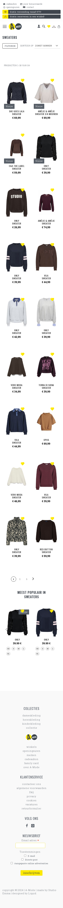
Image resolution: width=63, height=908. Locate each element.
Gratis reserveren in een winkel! (27, 16)
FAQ (31, 792)
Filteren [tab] (10, 46)
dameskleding (31, 715)
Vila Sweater (46, 277)
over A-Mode (31, 767)
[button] (23, 81)
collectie (31, 727)
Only (17, 639)
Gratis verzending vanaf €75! (25, 12)
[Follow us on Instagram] (34, 825)
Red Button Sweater (46, 551)
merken (31, 755)
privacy (31, 796)
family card (31, 763)
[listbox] (17, 651)
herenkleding (31, 719)
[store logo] (15, 26)
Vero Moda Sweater (16, 386)
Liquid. (32, 893)
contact (30, 7)
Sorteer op (26, 45)
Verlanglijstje (48, 26)
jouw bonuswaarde (32, 4)
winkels (31, 746)
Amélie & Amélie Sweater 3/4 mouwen (46, 112)
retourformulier (31, 808)
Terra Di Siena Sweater (46, 386)
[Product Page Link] (16, 203)
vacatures (32, 804)
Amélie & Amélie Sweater (46, 222)
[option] (8, 649)
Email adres (30, 840)
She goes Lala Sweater (16, 112)
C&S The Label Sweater (17, 167)
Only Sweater (46, 167)
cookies (31, 800)
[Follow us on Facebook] (28, 825)
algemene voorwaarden (32, 788)
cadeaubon (11, 4)
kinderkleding (31, 723)
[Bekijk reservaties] (54, 27)
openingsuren (13, 7)
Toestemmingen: (30, 851)
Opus (46, 439)
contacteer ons (31, 784)
